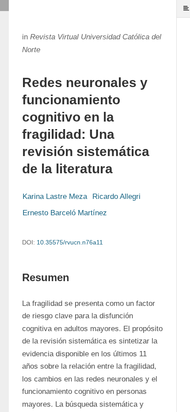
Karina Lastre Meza (55, 196)
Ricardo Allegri (116, 196)
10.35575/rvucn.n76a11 (70, 242)
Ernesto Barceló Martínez (65, 213)
